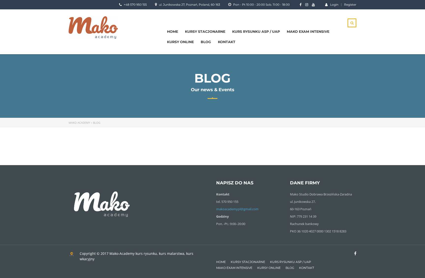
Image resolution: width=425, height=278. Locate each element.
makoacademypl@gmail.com (237, 209)
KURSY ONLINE (180, 42)
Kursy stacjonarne (205, 31)
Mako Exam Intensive (308, 31)
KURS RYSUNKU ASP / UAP (256, 31)
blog (206, 42)
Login (334, 4)
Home (172, 31)
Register (350, 4)
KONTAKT (226, 42)
